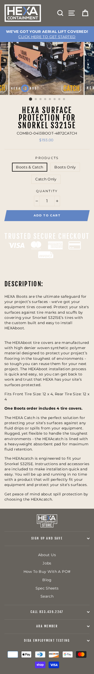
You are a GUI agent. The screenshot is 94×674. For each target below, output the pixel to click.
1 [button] (30, 99)
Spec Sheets (47, 588)
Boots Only (65, 167)
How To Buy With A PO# (47, 571)
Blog (46, 580)
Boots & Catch (29, 167)
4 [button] (45, 99)
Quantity (47, 191)
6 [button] (55, 99)
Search (47, 596)
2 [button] (36, 99)
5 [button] (50, 99)
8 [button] (64, 99)
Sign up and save (47, 538)
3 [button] (40, 99)
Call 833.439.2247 (47, 612)
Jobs (47, 563)
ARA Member (47, 626)
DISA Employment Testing (47, 640)
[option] (47, 34)
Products (47, 158)
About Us (47, 554)
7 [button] (59, 99)
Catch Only (46, 179)
